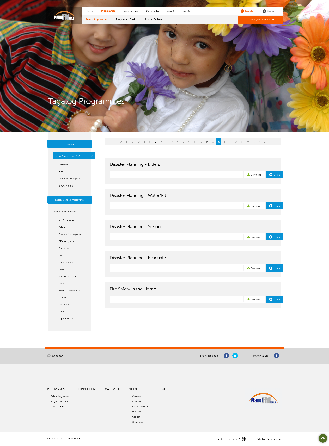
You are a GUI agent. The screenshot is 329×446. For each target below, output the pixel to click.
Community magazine (70, 178)
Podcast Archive (153, 19)
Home (89, 11)
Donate (186, 11)
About (170, 11)
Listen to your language (259, 19)
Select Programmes (96, 19)
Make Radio (152, 11)
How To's (136, 411)
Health (62, 269)
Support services (67, 318)
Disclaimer (53, 438)
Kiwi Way (63, 164)
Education (64, 248)
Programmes (108, 11)
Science (62, 297)
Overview (136, 396)
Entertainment (66, 185)
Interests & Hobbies (68, 276)
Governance (138, 422)
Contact (136, 417)
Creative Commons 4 (228, 439)
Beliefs (62, 171)
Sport (61, 311)
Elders (62, 255)
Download (256, 175)
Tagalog (70, 144)
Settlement (64, 304)
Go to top (57, 355)
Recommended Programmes (69, 200)
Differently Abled (67, 241)
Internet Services (140, 406)
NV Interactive (274, 439)
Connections (131, 11)
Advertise (136, 401)
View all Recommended (65, 211)
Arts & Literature (66, 220)
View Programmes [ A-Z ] (68, 156)
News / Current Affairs (69, 290)
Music (62, 283)
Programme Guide (126, 19)
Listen (276, 175)
